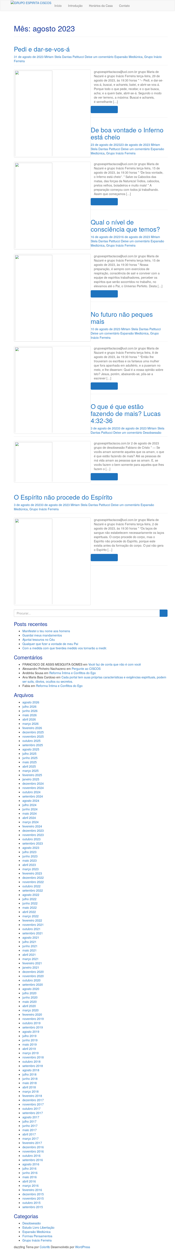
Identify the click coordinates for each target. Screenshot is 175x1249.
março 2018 (30, 1091)
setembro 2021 (32, 933)
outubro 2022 (31, 886)
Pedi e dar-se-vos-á (42, 48)
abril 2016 (29, 1181)
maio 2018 (29, 1083)
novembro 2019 (33, 1019)
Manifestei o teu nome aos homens (46, 631)
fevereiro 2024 (32, 826)
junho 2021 (30, 946)
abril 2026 (29, 719)
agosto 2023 (30, 847)
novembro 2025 (33, 736)
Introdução (75, 5)
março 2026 (30, 723)
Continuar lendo (104, 109)
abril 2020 (29, 1006)
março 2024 (30, 822)
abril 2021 (29, 954)
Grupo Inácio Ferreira (121, 153)
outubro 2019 (31, 1023)
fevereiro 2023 (32, 873)
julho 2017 (29, 1121)
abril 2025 (29, 766)
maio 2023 (29, 860)
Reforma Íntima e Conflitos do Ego (72, 673)
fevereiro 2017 (32, 1143)
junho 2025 (30, 758)
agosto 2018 (30, 1070)
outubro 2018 (31, 1061)
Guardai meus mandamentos (42, 635)
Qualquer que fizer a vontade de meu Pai (50, 644)
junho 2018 (30, 1078)
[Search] (164, 613)
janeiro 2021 (30, 967)
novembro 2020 (33, 976)
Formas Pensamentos (37, 1236)
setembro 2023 (32, 843)
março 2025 (30, 770)
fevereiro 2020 (32, 1014)
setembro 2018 (32, 1066)
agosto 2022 (30, 894)
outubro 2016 (31, 1155)
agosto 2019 (30, 1031)
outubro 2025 (31, 740)
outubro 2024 (31, 792)
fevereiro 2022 (32, 920)
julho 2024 (29, 805)
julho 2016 (29, 1168)
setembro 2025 (32, 745)
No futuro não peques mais (122, 317)
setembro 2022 (32, 890)
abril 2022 (29, 912)
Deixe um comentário (99, 57)
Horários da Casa (101, 5)
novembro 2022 (33, 882)
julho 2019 (29, 1036)
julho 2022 (29, 899)
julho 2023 (29, 852)
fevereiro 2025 (32, 775)
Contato (124, 5)
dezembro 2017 (33, 1100)
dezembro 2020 (33, 971)
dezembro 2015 (33, 1194)
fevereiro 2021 (32, 963)
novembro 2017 (33, 1104)
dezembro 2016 (33, 1147)
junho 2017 (30, 1125)
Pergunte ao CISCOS (86, 668)
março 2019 (30, 1053)
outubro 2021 (31, 929)
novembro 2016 (33, 1151)
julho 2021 (29, 942)
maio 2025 (29, 762)
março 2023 (30, 869)
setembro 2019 (32, 1027)
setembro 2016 (32, 1160)
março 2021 (30, 959)
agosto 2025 (30, 749)
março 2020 (30, 1010)
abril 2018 (29, 1087)
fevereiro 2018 (32, 1096)
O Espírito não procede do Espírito (63, 497)
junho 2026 (30, 711)
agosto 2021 (30, 937)
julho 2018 (29, 1074)
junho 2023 (30, 856)
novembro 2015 (33, 1198)
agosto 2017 (30, 1117)
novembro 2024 (33, 788)
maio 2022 (29, 907)
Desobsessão (152, 432)
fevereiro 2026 (32, 728)
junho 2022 (30, 903)
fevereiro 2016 (32, 1190)
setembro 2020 (32, 984)
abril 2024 (29, 817)
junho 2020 (30, 997)
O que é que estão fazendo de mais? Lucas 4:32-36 (126, 413)
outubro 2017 (31, 1108)
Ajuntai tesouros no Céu (38, 639)
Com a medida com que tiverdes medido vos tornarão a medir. (64, 648)
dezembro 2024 (33, 783)
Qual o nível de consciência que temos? (125, 225)
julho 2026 (29, 706)
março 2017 (30, 1138)
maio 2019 (29, 1044)
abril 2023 (29, 865)
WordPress (82, 1247)
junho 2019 (30, 1040)
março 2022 (30, 916)
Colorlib (45, 1247)
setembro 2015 (32, 1207)
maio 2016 (29, 1177)
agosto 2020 (30, 989)
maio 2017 (29, 1130)
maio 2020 (29, 1001)
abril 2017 (29, 1134)
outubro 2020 (31, 980)
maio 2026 (29, 715)
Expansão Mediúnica (128, 57)
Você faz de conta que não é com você (114, 664)
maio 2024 (29, 813)
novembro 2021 (33, 924)
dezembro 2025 (33, 732)
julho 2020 (29, 993)
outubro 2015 (31, 1202)
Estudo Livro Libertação (38, 1227)
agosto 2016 (30, 1164)
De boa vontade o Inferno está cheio (127, 133)
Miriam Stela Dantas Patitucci (64, 57)
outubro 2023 (31, 839)
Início (58, 5)
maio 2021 (29, 950)
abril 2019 (29, 1048)
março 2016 (30, 1185)
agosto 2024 (30, 800)
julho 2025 (29, 753)
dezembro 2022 (33, 877)
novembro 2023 (33, 835)
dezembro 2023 (33, 830)
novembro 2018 (33, 1057)
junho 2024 (30, 809)
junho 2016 (30, 1173)
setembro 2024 (32, 796)
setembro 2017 (32, 1113)
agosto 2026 (30, 702)
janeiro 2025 (30, 779)
